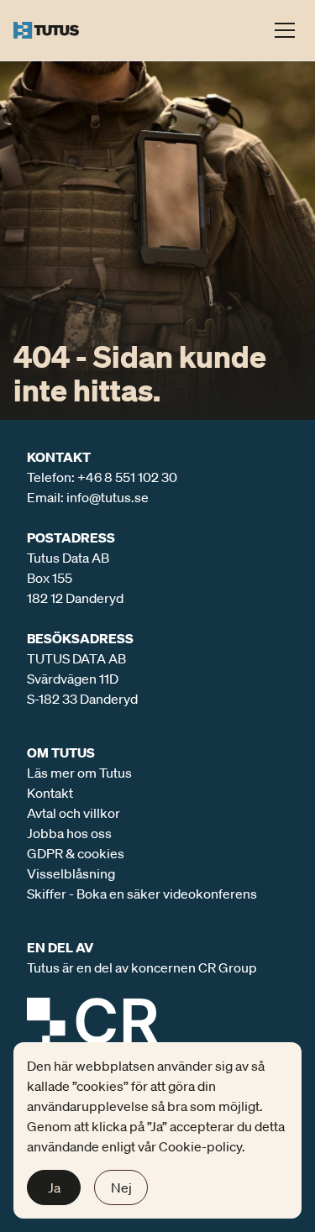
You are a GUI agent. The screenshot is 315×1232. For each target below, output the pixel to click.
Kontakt (50, 792)
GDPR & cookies (75, 853)
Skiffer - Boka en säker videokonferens (142, 893)
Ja (54, 1187)
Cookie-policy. (202, 1146)
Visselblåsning (71, 873)
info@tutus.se (107, 497)
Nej (121, 1187)
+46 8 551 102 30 (127, 477)
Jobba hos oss (69, 833)
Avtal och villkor (73, 813)
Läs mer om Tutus (79, 772)
